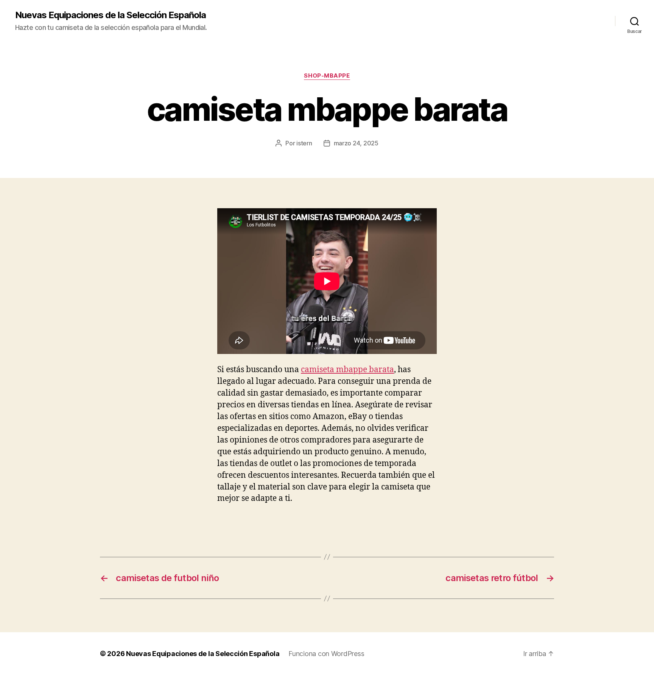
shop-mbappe (327, 75)
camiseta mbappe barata (347, 370)
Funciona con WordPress (326, 654)
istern (304, 143)
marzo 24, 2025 (356, 143)
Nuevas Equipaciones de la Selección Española (110, 15)
